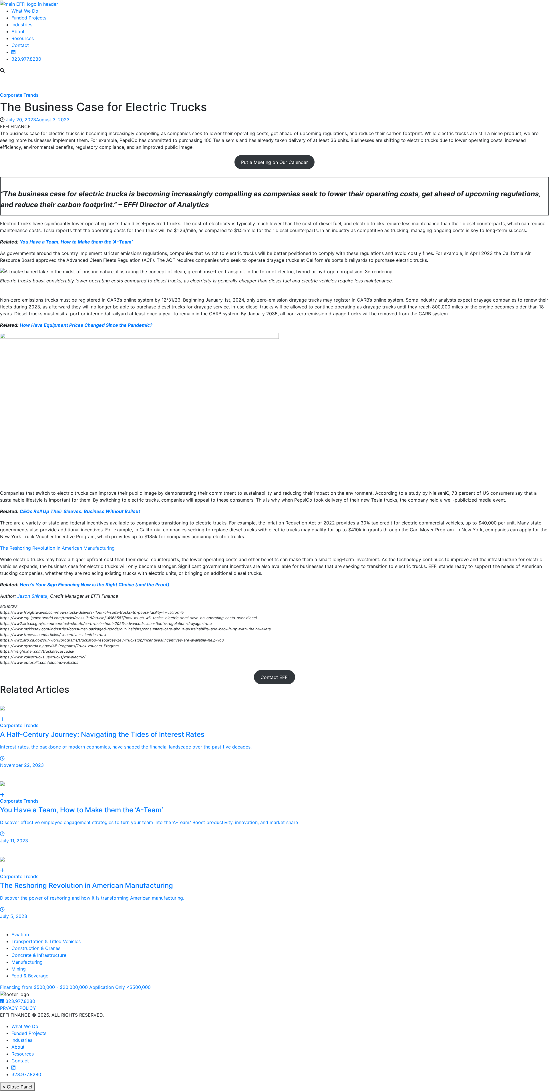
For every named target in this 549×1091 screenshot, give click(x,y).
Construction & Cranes (35, 948)
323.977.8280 (26, 59)
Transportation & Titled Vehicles (46, 941)
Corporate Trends (19, 95)
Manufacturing (27, 962)
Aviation (20, 934)
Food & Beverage (29, 976)
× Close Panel (17, 1087)
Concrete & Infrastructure (38, 955)
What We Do (24, 11)
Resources (22, 38)
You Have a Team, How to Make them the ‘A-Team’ (76, 242)
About (18, 31)
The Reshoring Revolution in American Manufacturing (57, 548)
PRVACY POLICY (18, 1008)
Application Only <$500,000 (120, 987)
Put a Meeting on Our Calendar (274, 162)
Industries (21, 24)
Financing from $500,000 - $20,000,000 (44, 987)
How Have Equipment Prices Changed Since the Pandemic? (86, 325)
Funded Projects (28, 18)
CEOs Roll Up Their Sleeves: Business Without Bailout (80, 511)
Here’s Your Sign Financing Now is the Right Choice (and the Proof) (95, 584)
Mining (18, 969)
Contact (20, 45)
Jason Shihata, (33, 596)
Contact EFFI (274, 677)
